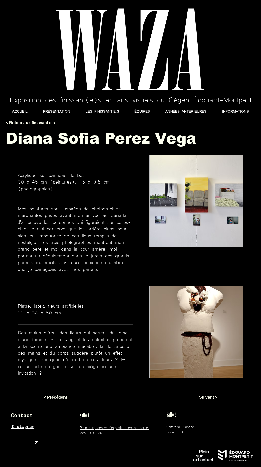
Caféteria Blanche (180, 426)
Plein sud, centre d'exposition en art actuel (114, 427)
